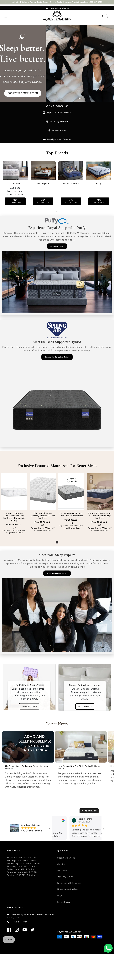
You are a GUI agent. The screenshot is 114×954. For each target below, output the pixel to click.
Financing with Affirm (67, 889)
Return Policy (63, 902)
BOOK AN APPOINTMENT (57, 573)
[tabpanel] (14, 504)
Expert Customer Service (59, 112)
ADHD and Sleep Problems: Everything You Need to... (26, 767)
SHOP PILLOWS (29, 706)
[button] (6, 16)
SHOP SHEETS (85, 706)
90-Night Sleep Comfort (59, 139)
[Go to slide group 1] (55, 211)
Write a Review (89, 810)
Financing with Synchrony (69, 883)
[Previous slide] (3, 184)
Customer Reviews (66, 858)
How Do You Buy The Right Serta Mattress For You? (79, 767)
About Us (61, 864)
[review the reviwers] (95, 820)
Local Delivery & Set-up (59, 8)
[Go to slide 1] (79, 98)
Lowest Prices (59, 130)
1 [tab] (57, 542)
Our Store (62, 870)
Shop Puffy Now (57, 246)
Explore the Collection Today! (57, 357)
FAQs (59, 895)
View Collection (15, 201)
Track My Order (65, 876)
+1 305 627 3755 (18, 921)
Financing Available (58, 121)
